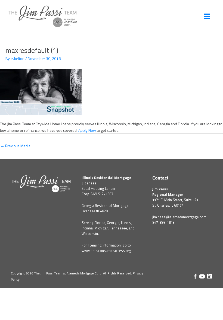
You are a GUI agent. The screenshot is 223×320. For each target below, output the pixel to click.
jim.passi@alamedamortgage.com (179, 217)
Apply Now (87, 130)
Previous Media (15, 146)
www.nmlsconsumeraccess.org (106, 250)
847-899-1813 (163, 222)
